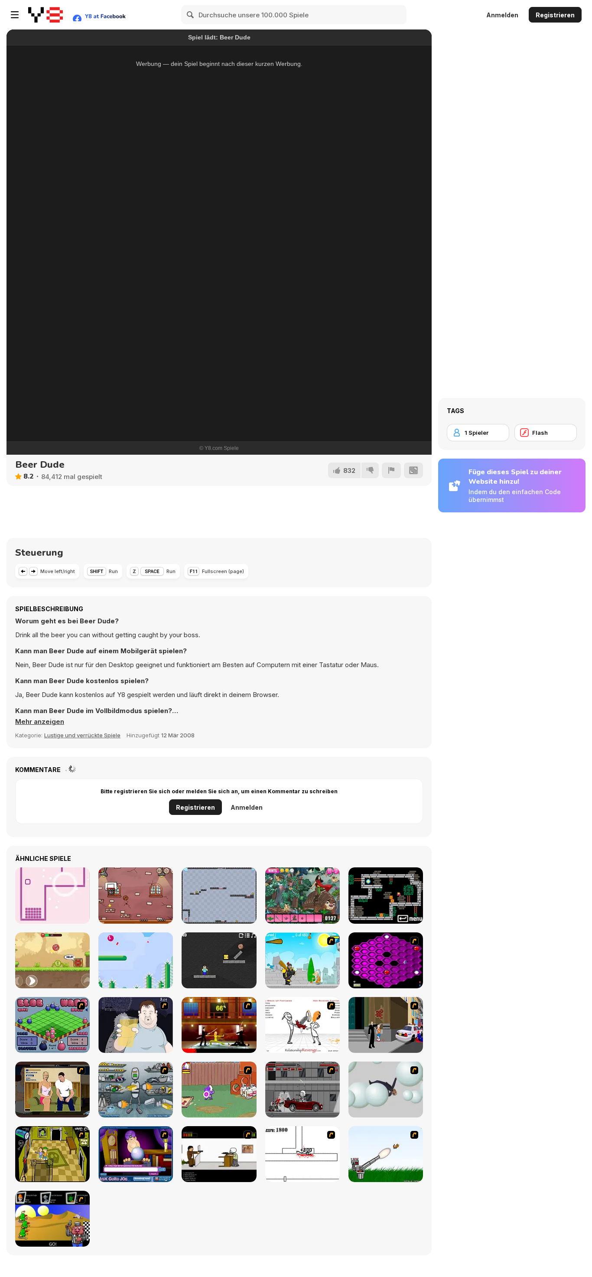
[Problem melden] (391, 470)
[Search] (190, 14)
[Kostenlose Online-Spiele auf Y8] (45, 15)
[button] (39, 721)
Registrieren (555, 15)
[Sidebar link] (14, 14)
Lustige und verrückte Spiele (82, 735)
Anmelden (502, 15)
